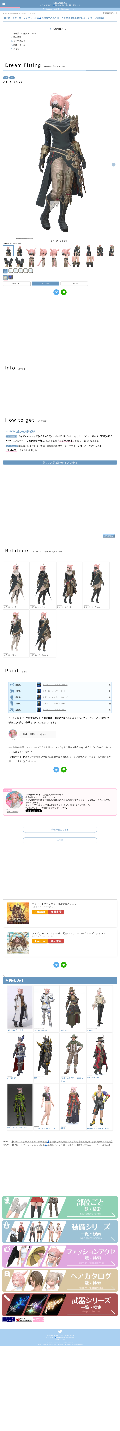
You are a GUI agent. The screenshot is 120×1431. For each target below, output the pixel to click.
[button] (114, 164)
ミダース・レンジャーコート (54, 691)
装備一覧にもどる (60, 829)
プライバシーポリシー (66, 1335)
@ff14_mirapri (31, 761)
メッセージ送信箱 (53, 1335)
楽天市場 (56, 911)
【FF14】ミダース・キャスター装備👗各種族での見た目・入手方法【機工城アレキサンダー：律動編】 (62, 1141)
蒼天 (12, 77)
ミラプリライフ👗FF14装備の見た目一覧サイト (60, 1337)
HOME (60, 840)
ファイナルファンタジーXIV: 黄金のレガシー (55, 903)
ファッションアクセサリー (39, 747)
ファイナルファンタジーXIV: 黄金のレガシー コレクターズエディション (70, 933)
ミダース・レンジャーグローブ (55, 697)
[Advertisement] (60, 331)
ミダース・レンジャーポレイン (55, 703)
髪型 (21, 747)
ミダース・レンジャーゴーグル (55, 685)
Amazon (40, 911)
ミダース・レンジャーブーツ (54, 710)
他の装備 (12, 747)
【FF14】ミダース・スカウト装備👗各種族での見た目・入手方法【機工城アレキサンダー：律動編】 (61, 1145)
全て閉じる (109, 536)
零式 (5, 77)
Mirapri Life (60, 2)
